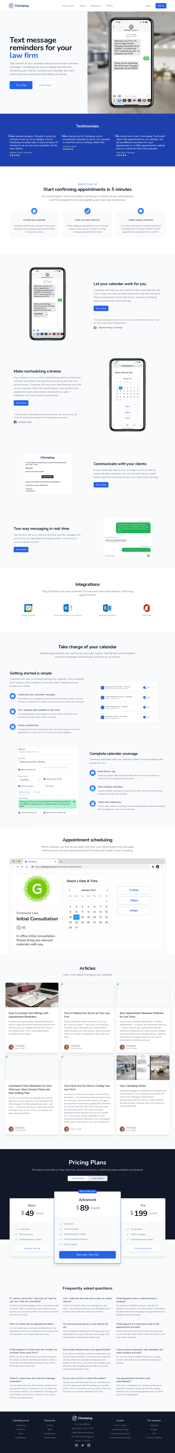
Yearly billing (97, 1178)
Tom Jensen (20, 1046)
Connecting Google (120, 1429)
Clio (154, 1433)
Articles (109, 5)
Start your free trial (31, 1248)
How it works (68, 5)
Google (154, 1429)
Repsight (154, 1425)
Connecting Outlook (120, 1433)
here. (101, 1391)
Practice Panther (154, 1437)
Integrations (95, 5)
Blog (50, 1429)
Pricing (82, 5)
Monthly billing (78, 1178)
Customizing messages (120, 1437)
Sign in (148, 5)
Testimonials (50, 1437)
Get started (101, 308)
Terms (78, 1440)
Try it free (21, 85)
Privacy (87, 1440)
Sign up (161, 5)
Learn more (45, 85)
